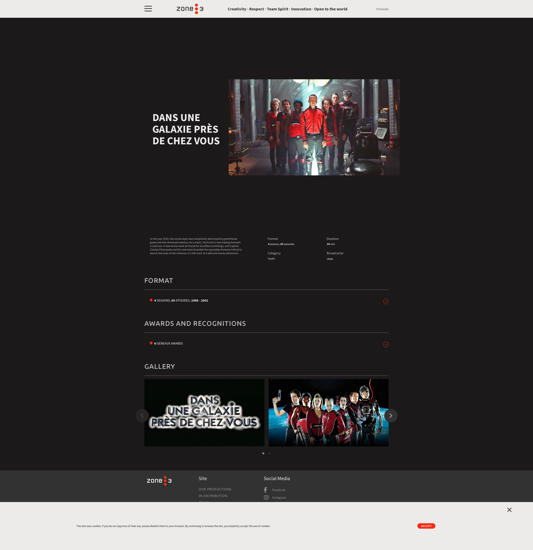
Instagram (279, 497)
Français (382, 9)
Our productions (215, 489)
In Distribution (213, 496)
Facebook (279, 490)
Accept (426, 526)
